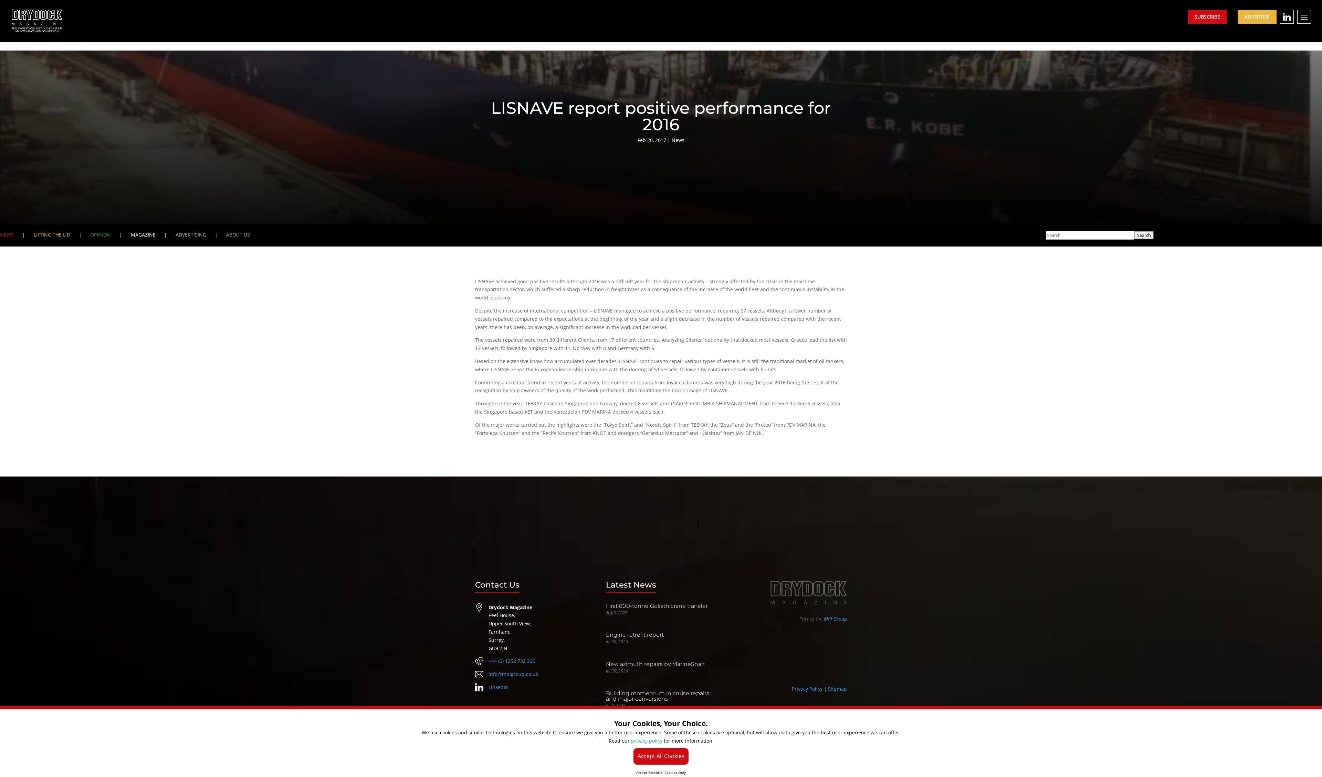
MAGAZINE (143, 234)
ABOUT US (238, 234)
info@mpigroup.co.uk (513, 674)
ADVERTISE (1257, 16)
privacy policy (646, 740)
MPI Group (835, 618)
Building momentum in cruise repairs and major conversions (657, 696)
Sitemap (837, 689)
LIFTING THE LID (52, 234)
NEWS (7, 234)
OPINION (100, 234)
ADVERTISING (191, 234)
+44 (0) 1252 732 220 (512, 661)
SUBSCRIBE (1207, 16)
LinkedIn (498, 687)
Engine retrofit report (635, 635)
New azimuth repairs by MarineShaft (655, 664)
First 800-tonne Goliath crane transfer (657, 606)
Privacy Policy (807, 689)
